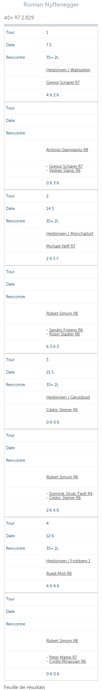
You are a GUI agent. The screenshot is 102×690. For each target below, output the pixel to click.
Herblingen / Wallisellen (68, 70)
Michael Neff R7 (60, 246)
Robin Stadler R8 (64, 334)
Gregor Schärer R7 (63, 82)
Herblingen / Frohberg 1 (68, 561)
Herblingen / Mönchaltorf (69, 233)
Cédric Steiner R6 (62, 410)
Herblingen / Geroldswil (68, 397)
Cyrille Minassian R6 (67, 661)
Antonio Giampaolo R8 (67, 150)
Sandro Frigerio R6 (66, 330)
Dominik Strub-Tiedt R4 (70, 493)
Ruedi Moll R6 (59, 573)
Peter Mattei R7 (63, 657)
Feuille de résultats (24, 687)
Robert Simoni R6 (62, 313)
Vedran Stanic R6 (65, 170)
